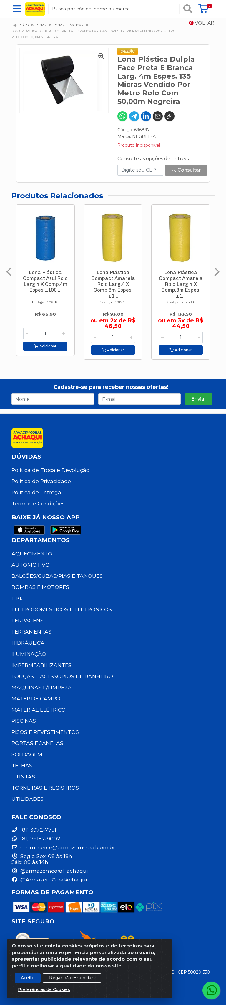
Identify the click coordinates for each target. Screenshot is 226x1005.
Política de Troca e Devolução (50, 470)
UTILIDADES (27, 799)
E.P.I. (16, 598)
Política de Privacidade (41, 481)
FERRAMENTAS (31, 632)
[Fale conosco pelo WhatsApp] (211, 990)
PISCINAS (23, 721)
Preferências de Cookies (44, 989)
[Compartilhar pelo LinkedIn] (146, 116)
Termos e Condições (38, 503)
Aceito (27, 977)
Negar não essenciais (72, 977)
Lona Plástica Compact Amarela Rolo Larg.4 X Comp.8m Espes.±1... (181, 284)
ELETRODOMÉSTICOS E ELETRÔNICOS (61, 609)
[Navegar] (9, 272)
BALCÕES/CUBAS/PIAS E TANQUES (57, 576)
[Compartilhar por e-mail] (158, 116)
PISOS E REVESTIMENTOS (45, 732)
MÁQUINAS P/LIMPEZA (41, 687)
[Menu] (16, 9)
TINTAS (25, 776)
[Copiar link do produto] (169, 116)
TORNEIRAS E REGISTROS (45, 788)
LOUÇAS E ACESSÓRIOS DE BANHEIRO (62, 676)
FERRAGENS (27, 620)
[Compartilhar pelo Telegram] (134, 116)
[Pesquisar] (187, 9)
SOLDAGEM (26, 754)
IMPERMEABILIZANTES (41, 665)
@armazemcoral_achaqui (53, 871)
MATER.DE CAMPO (35, 698)
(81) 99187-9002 (39, 838)
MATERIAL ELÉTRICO (38, 710)
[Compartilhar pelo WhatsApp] (122, 116)
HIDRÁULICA (27, 643)
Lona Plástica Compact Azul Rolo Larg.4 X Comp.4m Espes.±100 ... (45, 281)
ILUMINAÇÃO (28, 654)
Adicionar (47, 346)
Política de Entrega (36, 492)
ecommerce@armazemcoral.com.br (67, 847)
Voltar (204, 23)
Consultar (188, 170)
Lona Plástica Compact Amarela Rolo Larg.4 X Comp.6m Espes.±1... (113, 284)
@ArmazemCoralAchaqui (53, 879)
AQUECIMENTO (31, 553)
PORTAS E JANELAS (37, 743)
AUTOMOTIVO (30, 565)
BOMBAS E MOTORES (40, 587)
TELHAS (21, 765)
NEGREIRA (144, 136)
